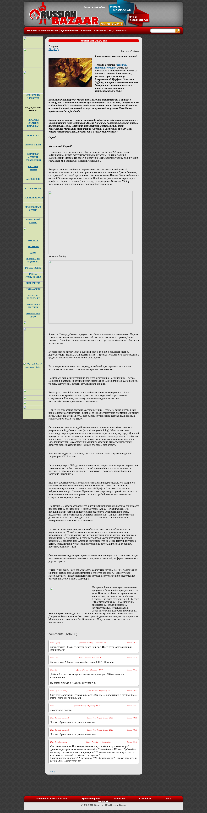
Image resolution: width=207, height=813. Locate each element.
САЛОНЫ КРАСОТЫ (33, 197)
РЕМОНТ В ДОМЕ (33, 144)
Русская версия (69, 30)
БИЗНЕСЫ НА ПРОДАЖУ (33, 297)
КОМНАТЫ (33, 240)
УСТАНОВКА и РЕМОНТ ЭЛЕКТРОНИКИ (33, 157)
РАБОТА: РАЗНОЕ (33, 267)
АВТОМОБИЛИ (33, 289)
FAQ (111, 30)
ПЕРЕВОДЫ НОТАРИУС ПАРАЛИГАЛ (33, 122)
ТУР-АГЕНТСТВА (33, 188)
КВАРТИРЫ (33, 246)
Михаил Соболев (130, 51)
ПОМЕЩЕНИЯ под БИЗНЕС (33, 260)
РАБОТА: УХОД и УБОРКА (33, 275)
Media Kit (121, 30)
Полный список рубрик (33, 315)
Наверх (53, 771)
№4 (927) (54, 49)
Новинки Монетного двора (111, 66)
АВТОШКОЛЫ (33, 179)
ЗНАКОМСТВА (33, 283)
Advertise (86, 30)
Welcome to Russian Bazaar (42, 30)
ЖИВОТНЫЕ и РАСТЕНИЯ (33, 306)
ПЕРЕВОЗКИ (33, 135)
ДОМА (33, 252)
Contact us (100, 30)
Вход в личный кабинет (95, 7)
